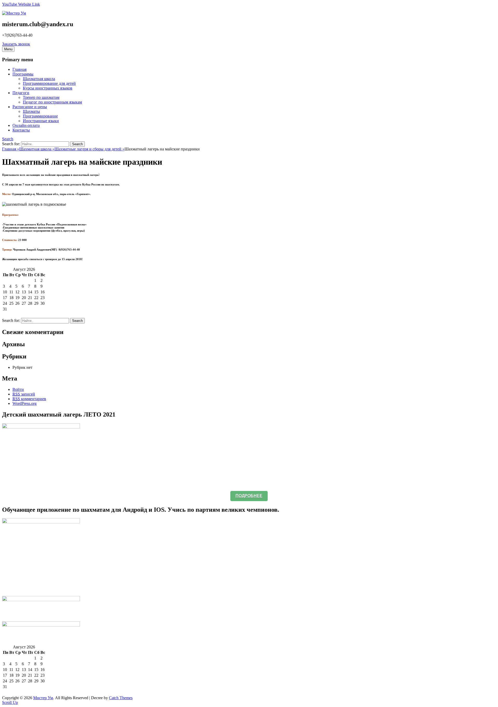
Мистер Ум (43, 698)
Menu (8, 49)
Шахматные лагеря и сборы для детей (89, 149)
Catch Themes (121, 698)
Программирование (40, 116)
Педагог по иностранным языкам (52, 102)
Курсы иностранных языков (47, 88)
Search (7, 139)
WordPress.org (24, 403)
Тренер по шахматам (41, 97)
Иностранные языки (41, 121)
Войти (18, 389)
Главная (10, 149)
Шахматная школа (39, 79)
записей (23, 394)
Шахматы (31, 111)
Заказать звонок (16, 44)
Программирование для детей (49, 83)
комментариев (29, 399)
